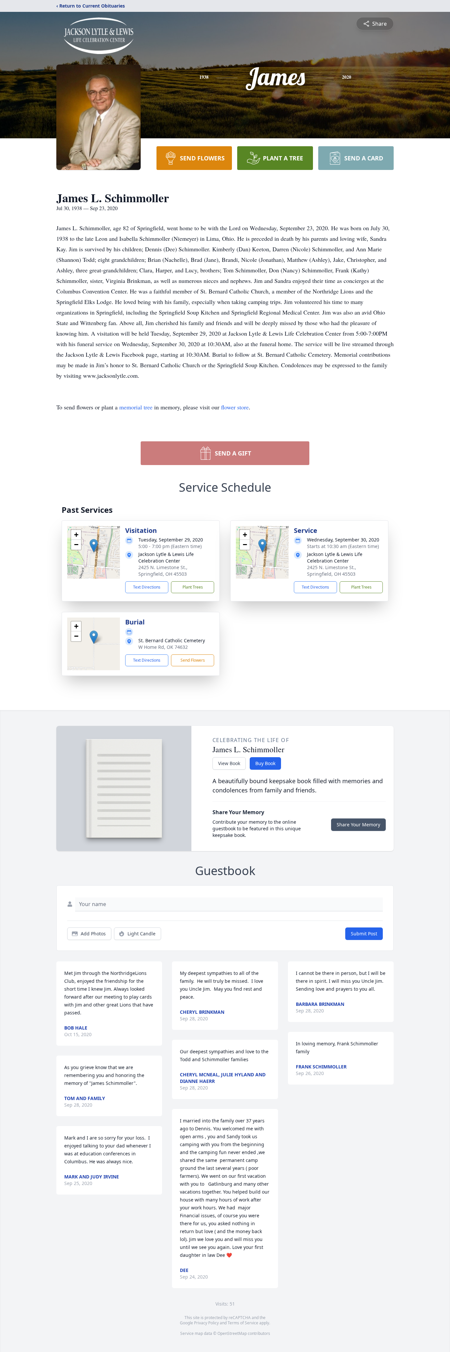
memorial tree (136, 407)
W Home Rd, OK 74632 (163, 647)
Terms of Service (243, 1323)
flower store (235, 407)
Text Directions (146, 587)
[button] (94, 545)
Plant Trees (193, 587)
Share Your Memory (358, 824)
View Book (229, 763)
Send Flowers (193, 660)
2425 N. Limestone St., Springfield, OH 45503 (162, 570)
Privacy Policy (206, 1323)
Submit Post (364, 933)
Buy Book (265, 763)
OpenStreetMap (232, 1333)
